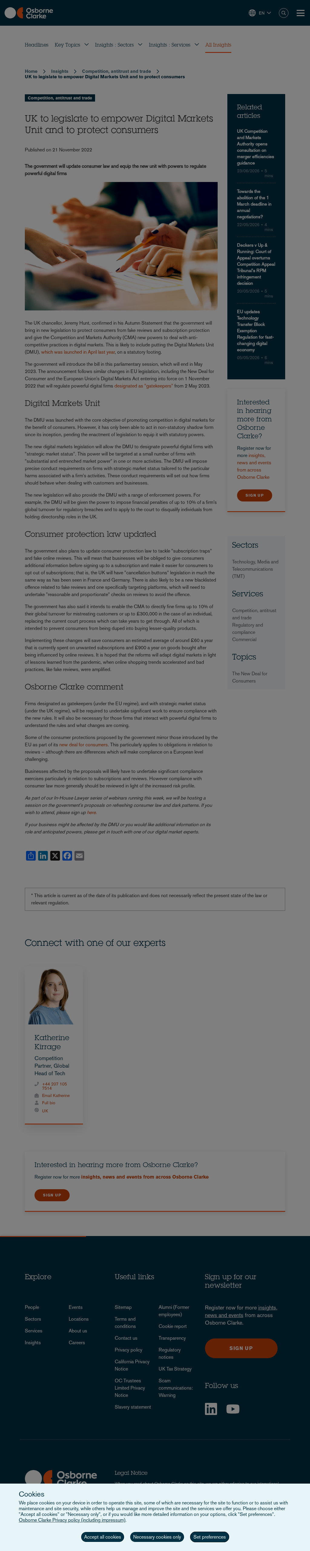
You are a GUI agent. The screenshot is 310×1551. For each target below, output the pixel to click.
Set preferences (209, 1537)
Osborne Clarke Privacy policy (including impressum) (72, 1520)
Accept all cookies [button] (102, 1537)
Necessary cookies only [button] (157, 1537)
